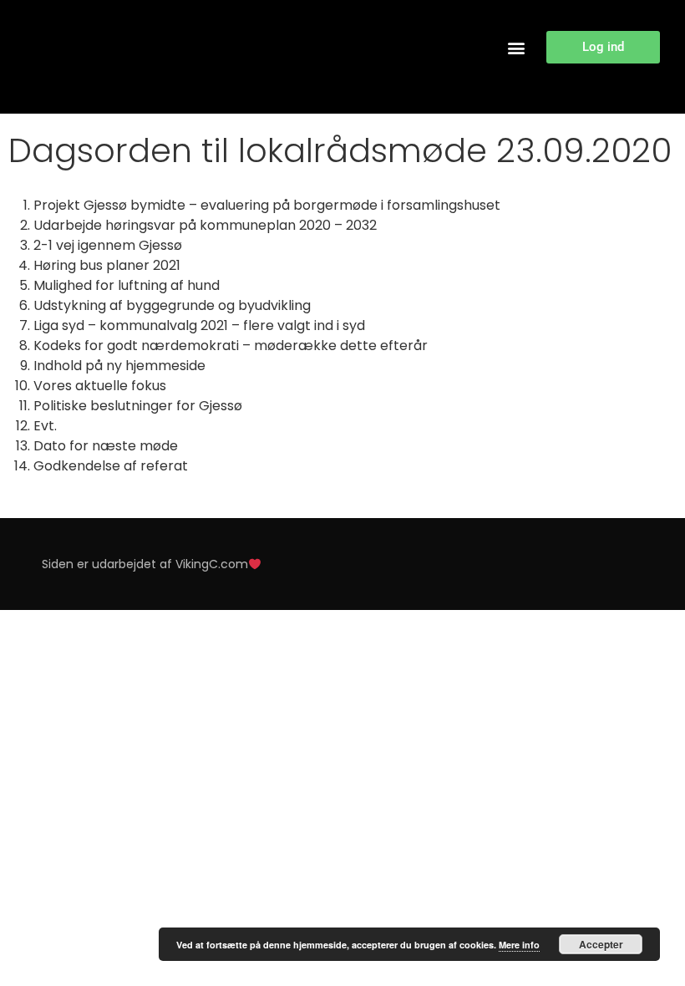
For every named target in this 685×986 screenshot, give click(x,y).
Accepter (601, 944)
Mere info (519, 944)
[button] (516, 47)
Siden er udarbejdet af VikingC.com (145, 564)
